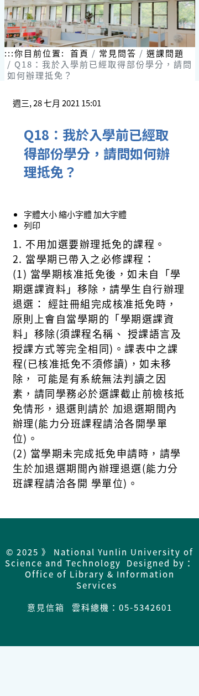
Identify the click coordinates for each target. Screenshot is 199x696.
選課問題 (165, 53)
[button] (76, 214)
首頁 (79, 53)
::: (9, 53)
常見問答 (118, 53)
